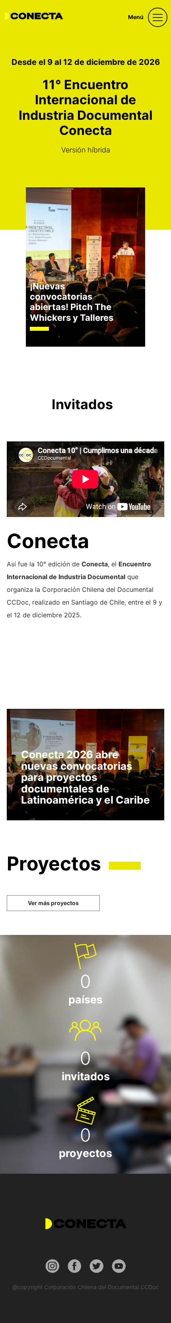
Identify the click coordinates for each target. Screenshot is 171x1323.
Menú (136, 17)
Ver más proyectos (53, 903)
